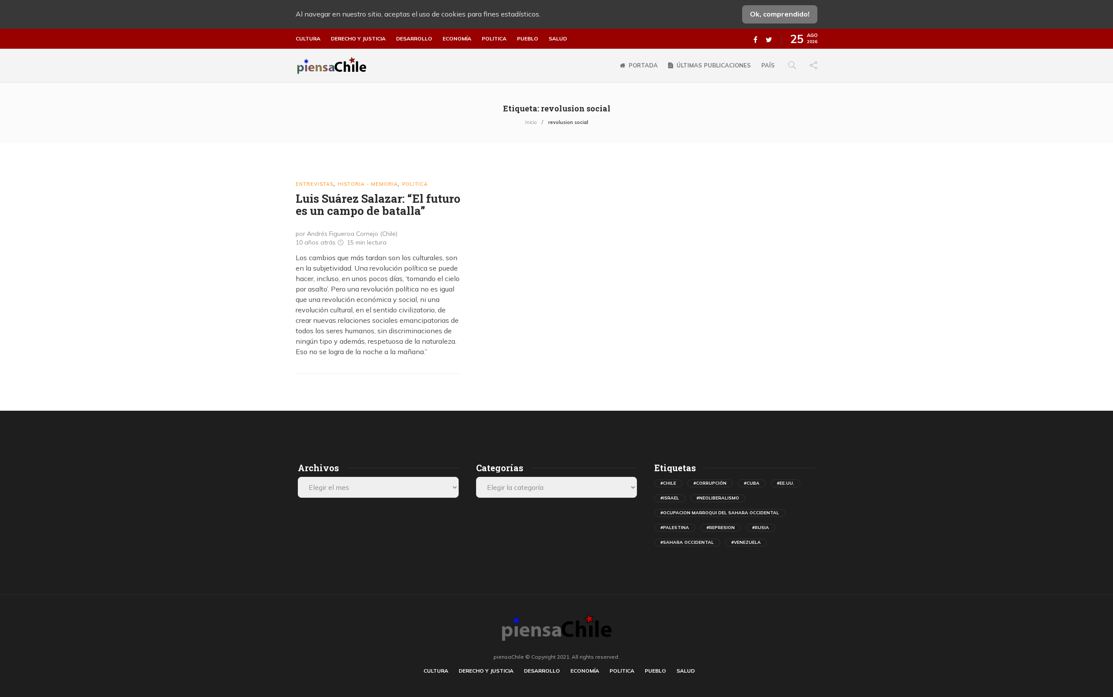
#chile (668, 483)
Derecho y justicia (358, 38)
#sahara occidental (687, 542)
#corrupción (709, 483)
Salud (558, 38)
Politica (494, 38)
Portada (643, 65)
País (768, 65)
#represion (720, 527)
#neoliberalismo (717, 498)
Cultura (308, 38)
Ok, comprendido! (780, 14)
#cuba (752, 483)
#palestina (674, 527)
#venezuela (746, 542)
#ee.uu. (785, 483)
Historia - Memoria (368, 184)
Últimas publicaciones (713, 65)
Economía (457, 38)
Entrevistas (314, 184)
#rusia (760, 527)
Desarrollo (414, 38)
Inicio (531, 122)
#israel (669, 498)
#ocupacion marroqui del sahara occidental (719, 513)
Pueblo (527, 38)
